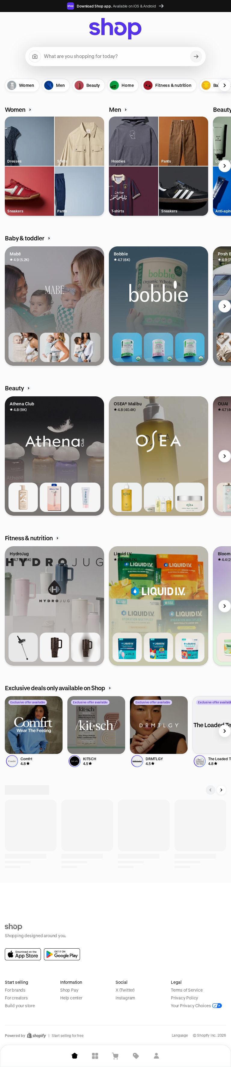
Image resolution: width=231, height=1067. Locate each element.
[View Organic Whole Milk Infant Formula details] (127, 347)
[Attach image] (35, 56)
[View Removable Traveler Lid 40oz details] (23, 647)
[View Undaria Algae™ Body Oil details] (127, 497)
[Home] (74, 1056)
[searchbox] (115, 56)
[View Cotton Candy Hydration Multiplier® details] (127, 647)
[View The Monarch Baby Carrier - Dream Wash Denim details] (54, 347)
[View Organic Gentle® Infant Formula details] (158, 347)
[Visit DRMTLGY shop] (159, 725)
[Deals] (136, 1056)
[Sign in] (156, 1056)
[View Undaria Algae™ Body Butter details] (190, 497)
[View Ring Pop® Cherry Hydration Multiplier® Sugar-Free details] (190, 647)
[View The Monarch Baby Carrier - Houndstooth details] (23, 347)
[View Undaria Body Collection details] (158, 497)
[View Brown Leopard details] (54, 647)
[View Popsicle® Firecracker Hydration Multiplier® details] (158, 647)
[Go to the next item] (224, 85)
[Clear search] (196, 56)
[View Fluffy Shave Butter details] (85, 497)
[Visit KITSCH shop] (96, 725)
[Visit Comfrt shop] (34, 725)
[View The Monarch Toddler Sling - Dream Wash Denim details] (85, 347)
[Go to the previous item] (6, 85)
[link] (23, 954)
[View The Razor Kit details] (54, 497)
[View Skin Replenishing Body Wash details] (23, 497)
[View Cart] (115, 1056)
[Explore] (95, 1056)
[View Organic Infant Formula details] (190, 347)
